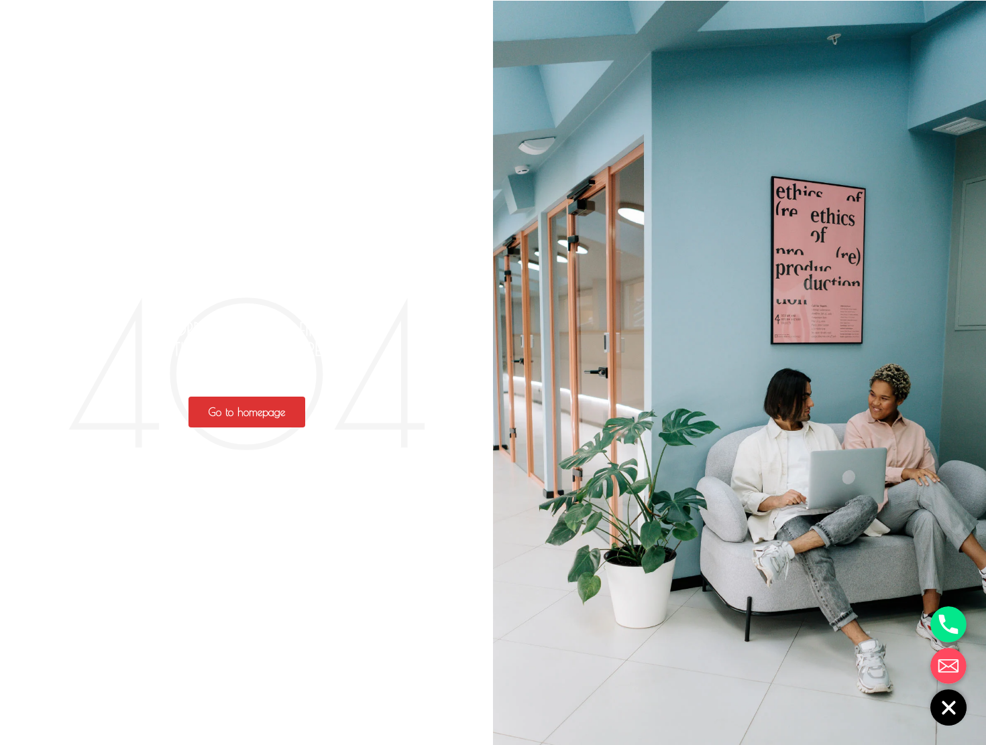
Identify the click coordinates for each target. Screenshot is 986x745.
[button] (246, 412)
